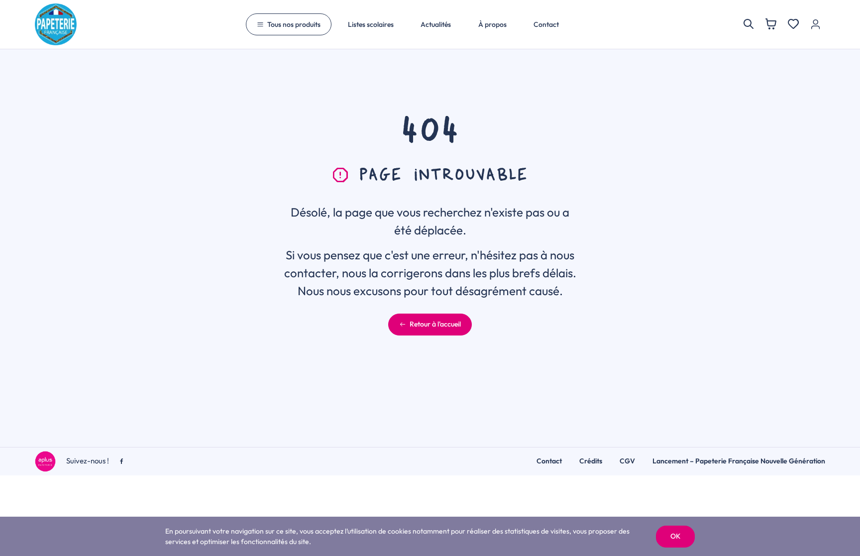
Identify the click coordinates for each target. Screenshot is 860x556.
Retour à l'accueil (435, 324)
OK (675, 536)
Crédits (590, 460)
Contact (546, 24)
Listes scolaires (371, 24)
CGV (627, 460)
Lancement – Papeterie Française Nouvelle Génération (738, 460)
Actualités (436, 24)
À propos (492, 24)
